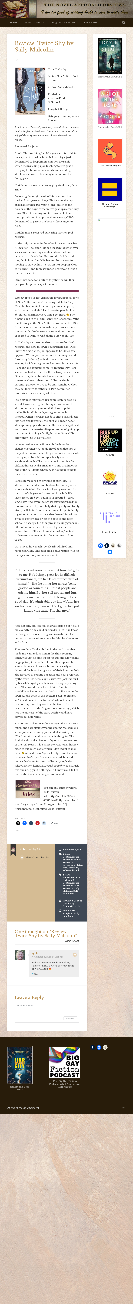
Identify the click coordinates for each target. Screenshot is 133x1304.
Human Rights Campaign (110, 205)
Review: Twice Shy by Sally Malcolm (44, 46)
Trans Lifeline (110, 532)
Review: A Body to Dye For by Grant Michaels (72, 903)
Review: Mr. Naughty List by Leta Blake (71, 913)
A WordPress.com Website (23, 1108)
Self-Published (71, 870)
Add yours (72, 940)
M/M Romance (71, 887)
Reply (75, 955)
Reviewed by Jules (72, 865)
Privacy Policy (35, 22)
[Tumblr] (106, 545)
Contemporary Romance (71, 858)
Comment (70, 1018)
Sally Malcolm (70, 867)
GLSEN (110, 455)
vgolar (36, 953)
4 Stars (66, 854)
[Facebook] (100, 545)
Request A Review (63, 22)
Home (14, 22)
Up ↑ (124, 1108)
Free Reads (89, 22)
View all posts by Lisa (37, 857)
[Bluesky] (110, 552)
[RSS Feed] (119, 545)
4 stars (66, 875)
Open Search (123, 22)
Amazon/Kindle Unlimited (71, 878)
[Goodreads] (113, 545)
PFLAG (110, 493)
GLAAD (112, 416)
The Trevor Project (110, 165)
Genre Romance (72, 861)
